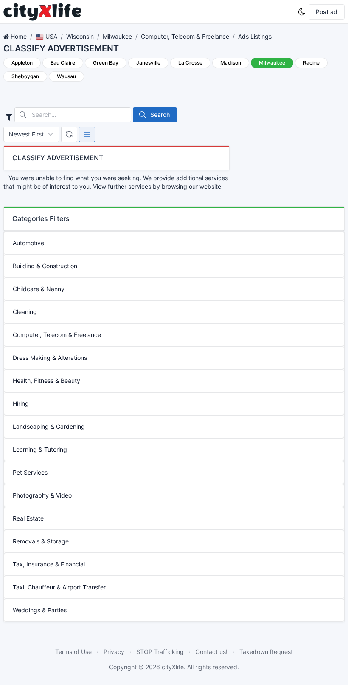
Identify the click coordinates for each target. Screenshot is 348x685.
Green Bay (105, 62)
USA (50, 36)
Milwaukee (117, 36)
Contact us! (211, 651)
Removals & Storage (41, 541)
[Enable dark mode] (301, 12)
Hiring (21, 403)
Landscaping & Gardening (49, 426)
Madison (230, 62)
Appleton (22, 62)
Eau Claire (63, 62)
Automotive (28, 242)
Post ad (326, 11)
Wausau (66, 76)
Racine (311, 62)
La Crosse (190, 62)
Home (19, 36)
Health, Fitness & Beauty (46, 380)
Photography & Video (42, 495)
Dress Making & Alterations (50, 357)
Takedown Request (266, 651)
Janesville (148, 62)
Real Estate (28, 518)
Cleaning (25, 311)
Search (160, 114)
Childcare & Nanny (39, 288)
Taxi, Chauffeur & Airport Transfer (59, 587)
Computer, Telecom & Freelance (185, 36)
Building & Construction (45, 265)
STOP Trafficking (160, 651)
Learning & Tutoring (40, 449)
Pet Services (30, 472)
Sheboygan (25, 76)
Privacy (114, 651)
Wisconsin (80, 36)
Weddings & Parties (40, 610)
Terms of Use (73, 651)
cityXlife (173, 667)
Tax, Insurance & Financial (49, 564)
